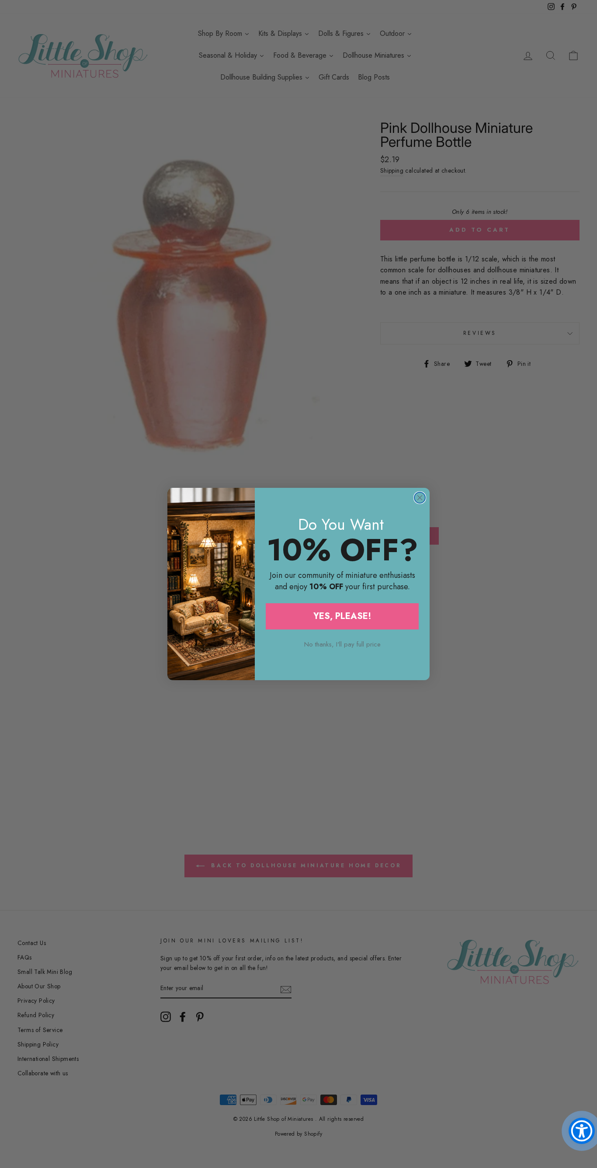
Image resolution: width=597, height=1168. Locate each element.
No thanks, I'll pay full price (342, 644)
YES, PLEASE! (342, 616)
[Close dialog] (419, 497)
